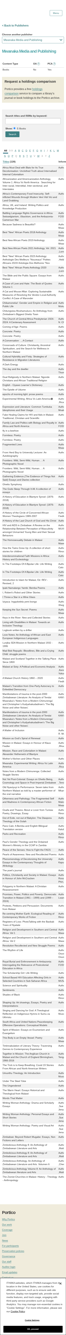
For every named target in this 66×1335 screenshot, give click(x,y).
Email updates (9, 1272)
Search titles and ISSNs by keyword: (26, 115)
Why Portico (8, 1219)
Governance (8, 1256)
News (5, 1240)
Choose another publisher (17, 34)
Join (4, 1235)
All (5, 150)
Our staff (6, 1261)
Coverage (7, 1229)
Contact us (8, 1277)
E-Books (21, 128)
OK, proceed (33, 1329)
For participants (10, 1245)
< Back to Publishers (15, 25)
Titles (6, 161)
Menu (56, 13)
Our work (7, 1224)
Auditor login (8, 1266)
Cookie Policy (18, 1311)
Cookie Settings (32, 1320)
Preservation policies (13, 1251)
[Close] (60, 1283)
